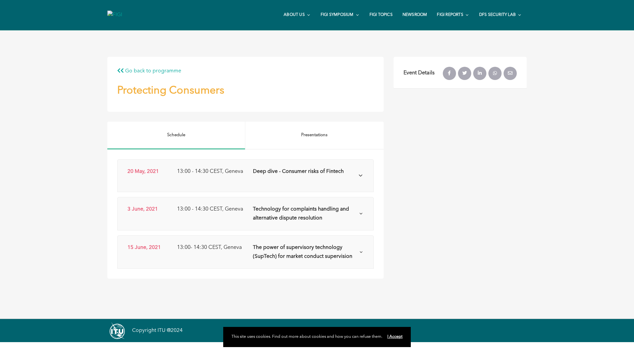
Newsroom (415, 15)
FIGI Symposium (337, 15)
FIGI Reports (450, 15)
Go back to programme (152, 71)
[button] (245, 175)
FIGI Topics (381, 15)
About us (294, 15)
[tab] (245, 175)
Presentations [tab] (314, 135)
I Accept (395, 337)
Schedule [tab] (176, 135)
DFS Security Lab (497, 15)
